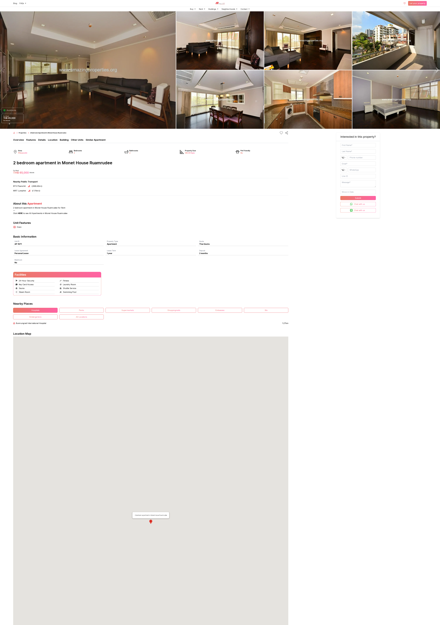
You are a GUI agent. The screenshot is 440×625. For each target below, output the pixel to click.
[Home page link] (14, 133)
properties (22, 133)
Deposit (202, 251)
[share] (286, 133)
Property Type (112, 241)
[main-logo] (220, 3)
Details (42, 140)
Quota (201, 241)
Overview (18, 140)
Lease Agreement (21, 251)
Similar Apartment (96, 140)
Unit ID (17, 241)
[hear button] (281, 133)
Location (53, 140)
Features (31, 140)
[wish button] (404, 3)
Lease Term (111, 251)
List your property (417, 3)
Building (64, 140)
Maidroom (18, 260)
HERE (20, 213)
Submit (358, 198)
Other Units (77, 140)
